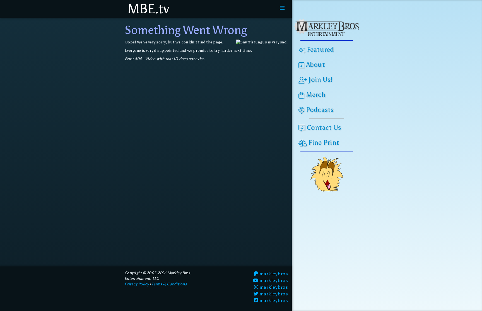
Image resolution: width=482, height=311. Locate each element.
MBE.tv (147, 9)
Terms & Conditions (169, 284)
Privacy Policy (136, 284)
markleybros (273, 273)
